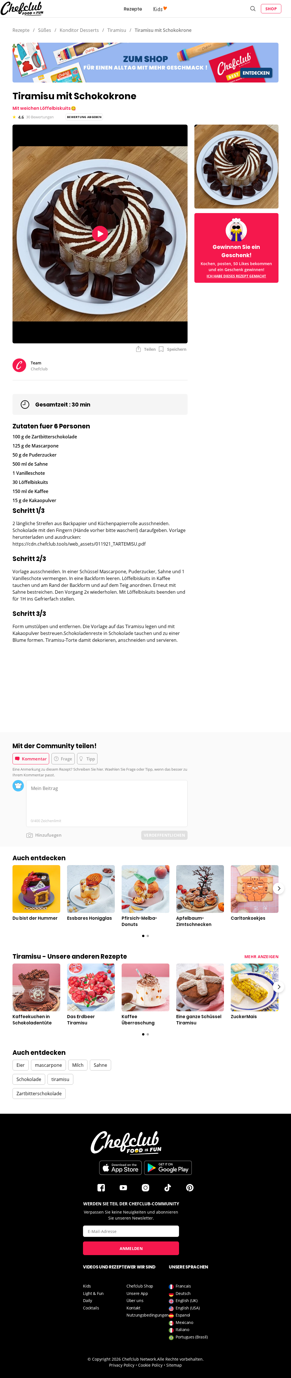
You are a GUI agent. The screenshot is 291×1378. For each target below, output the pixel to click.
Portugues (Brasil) (192, 1337)
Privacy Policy (121, 1365)
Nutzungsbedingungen (147, 1315)
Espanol (183, 1315)
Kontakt (133, 1308)
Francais (183, 1286)
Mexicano (184, 1322)
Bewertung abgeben (84, 117)
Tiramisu (116, 30)
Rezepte (133, 9)
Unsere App (137, 1293)
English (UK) (186, 1300)
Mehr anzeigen (261, 956)
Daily (87, 1300)
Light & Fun (93, 1293)
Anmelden (131, 1248)
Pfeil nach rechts (278, 888)
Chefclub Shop (139, 1286)
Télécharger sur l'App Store (120, 1168)
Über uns (135, 1300)
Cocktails (91, 1308)
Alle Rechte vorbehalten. (180, 1359)
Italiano (182, 1329)
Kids (87, 1286)
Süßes (44, 30)
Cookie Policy (150, 1365)
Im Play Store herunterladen (168, 1168)
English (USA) (187, 1308)
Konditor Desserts (79, 30)
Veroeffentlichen (164, 835)
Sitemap (174, 1365)
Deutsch (183, 1293)
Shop (271, 8)
